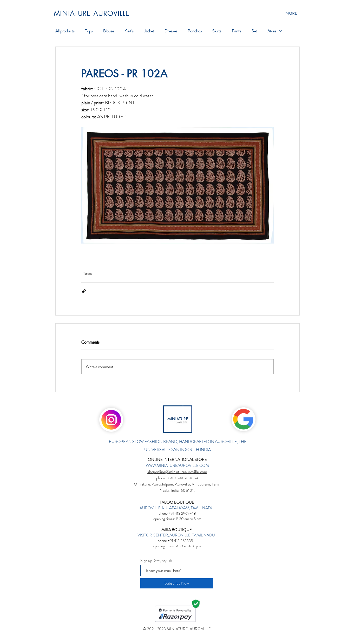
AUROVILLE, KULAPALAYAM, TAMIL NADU (177, 508)
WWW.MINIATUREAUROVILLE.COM (177, 465)
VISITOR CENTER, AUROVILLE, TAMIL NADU (176, 535)
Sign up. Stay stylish (156, 561)
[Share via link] (83, 291)
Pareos (87, 273)
